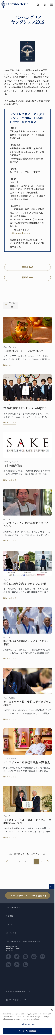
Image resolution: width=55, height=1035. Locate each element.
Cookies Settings (27, 1024)
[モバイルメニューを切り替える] (51, 5)
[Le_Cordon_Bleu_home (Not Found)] (15, 5)
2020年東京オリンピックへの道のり (25, 408)
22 (36, 861)
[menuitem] (37, 5)
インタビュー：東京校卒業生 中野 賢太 (26, 762)
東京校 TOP (27, 267)
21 (30, 861)
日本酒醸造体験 (12, 465)
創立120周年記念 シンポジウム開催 (24, 583)
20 (24, 861)
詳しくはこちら (9, 365)
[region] (27, 1020)
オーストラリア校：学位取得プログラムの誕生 (27, 703)
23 (42, 861)
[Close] (52, 1010)
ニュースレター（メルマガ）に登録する (27, 895)
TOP (52, 886)
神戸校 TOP (27, 277)
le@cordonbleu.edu (20, 232)
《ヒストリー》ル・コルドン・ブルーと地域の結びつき (27, 821)
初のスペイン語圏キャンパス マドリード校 (26, 643)
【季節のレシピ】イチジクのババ (23, 350)
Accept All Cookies (27, 1031)
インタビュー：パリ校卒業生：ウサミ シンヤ (26, 524)
